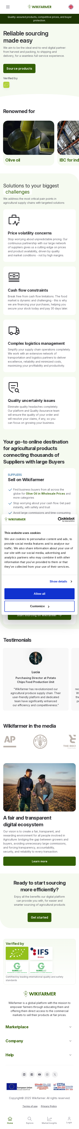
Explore (29, 1123)
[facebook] (32, 1074)
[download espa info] (39, 1086)
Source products (19, 68)
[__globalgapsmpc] (17, 967)
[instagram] (47, 1074)
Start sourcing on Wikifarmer (37, 615)
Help (10, 1055)
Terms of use (30, 1106)
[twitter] (55, 1074)
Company (14, 1041)
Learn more (39, 861)
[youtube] (39, 1074)
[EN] (71, 7)
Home (10, 1123)
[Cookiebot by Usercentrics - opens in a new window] (58, 519)
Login (69, 1122)
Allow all (39, 593)
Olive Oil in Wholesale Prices (45, 493)
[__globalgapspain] (41, 967)
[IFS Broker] (41, 953)
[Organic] (17, 953)
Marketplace (17, 1027)
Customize (37, 606)
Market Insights (49, 1123)
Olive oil (12, 160)
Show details (58, 581)
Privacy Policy (49, 1106)
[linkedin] (24, 1074)
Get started (39, 917)
